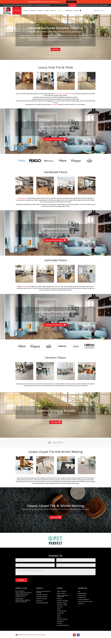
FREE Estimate (72, 5)
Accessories (76, 10)
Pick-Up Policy (82, 595)
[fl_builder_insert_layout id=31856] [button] (59, 56)
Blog (96, 5)
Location (100, 5)
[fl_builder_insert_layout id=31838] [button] (50, 56)
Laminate (40, 10)
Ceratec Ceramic (61, 611)
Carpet (52, 10)
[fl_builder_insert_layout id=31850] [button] (57, 56)
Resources (79, 5)
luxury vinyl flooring (60, 93)
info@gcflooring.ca (20, 596)
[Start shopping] (81, 10)
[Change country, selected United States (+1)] (58, 565)
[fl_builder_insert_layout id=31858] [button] (60, 56)
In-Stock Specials (17, 10)
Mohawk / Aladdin (62, 605)
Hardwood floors (22, 198)
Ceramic (46, 10)
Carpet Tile (39, 600)
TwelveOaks (60, 613)
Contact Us (81, 603)
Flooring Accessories (42, 602)
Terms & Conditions (83, 599)
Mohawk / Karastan (62, 600)
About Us (92, 5)
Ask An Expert (86, 5)
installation (54, 104)
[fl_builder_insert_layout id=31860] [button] (62, 56)
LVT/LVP (70, 93)
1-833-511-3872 (24, 594)
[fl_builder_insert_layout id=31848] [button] (54, 56)
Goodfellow (60, 621)
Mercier (59, 617)
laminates (25, 286)
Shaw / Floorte (61, 593)
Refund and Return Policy (85, 601)
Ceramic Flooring (41, 598)
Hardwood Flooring (41, 594)
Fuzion (59, 615)
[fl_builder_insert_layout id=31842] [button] (47, 56)
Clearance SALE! (68, 10)
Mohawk (59, 598)
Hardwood (33, 10)
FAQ (79, 591)
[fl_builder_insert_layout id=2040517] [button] (48, 56)
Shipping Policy (82, 593)
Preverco (59, 623)
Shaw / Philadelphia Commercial (62, 596)
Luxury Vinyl (25, 10)
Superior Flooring (62, 619)
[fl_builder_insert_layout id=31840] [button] (51, 56)
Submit (21, 580)
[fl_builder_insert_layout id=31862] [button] (63, 56)
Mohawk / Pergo (61, 602)
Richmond (60, 607)
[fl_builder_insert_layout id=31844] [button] (53, 56)
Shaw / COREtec (61, 591)
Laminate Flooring (41, 596)
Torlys (58, 609)
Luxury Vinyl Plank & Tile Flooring (43, 592)
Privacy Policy (81, 597)
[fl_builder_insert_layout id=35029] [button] (56, 56)
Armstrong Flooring (62, 625)
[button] (29, 10)
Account (106, 5)
